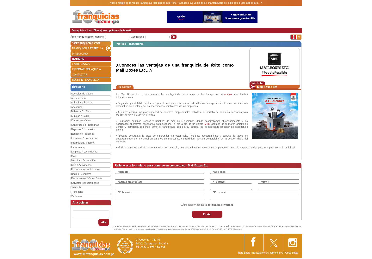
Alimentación (78, 98)
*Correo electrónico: (130, 181)
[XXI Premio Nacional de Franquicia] (125, 245)
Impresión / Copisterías (84, 138)
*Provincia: (219, 192)
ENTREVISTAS (81, 64)
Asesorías (77, 107)
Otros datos (291, 252)
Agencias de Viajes (82, 93)
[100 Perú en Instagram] (292, 241)
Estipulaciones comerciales (268, 252)
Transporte (77, 191)
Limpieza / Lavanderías (84, 151)
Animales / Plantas (81, 102)
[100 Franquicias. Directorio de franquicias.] (96, 16)
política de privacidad (220, 204)
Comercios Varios (81, 120)
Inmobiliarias (78, 147)
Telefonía (76, 187)
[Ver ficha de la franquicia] (274, 64)
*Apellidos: (219, 171)
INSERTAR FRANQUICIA (86, 69)
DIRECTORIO (80, 53)
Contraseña (137, 36)
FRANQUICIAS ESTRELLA (87, 48)
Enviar (207, 214)
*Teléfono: (219, 181)
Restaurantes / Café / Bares (86, 178)
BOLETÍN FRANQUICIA (85, 79)
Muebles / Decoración (83, 160)
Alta (103, 222)
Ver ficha (257, 83)
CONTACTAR (79, 74)
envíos (228, 94)
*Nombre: (123, 171)
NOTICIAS (78, 58)
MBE (207, 123)
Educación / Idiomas (82, 133)
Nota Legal (244, 252)
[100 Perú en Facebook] (253, 241)
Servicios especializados (85, 182)
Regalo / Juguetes (81, 173)
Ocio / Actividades (81, 165)
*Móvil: (265, 181)
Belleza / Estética (81, 111)
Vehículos (76, 196)
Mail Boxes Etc (267, 86)
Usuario (99, 36)
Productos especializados (85, 169)
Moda (74, 156)
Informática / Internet (83, 142)
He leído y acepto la (208, 204)
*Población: (125, 192)
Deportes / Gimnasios (83, 129)
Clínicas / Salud (80, 115)
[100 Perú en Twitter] (273, 241)
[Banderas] (295, 37)
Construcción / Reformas (85, 124)
